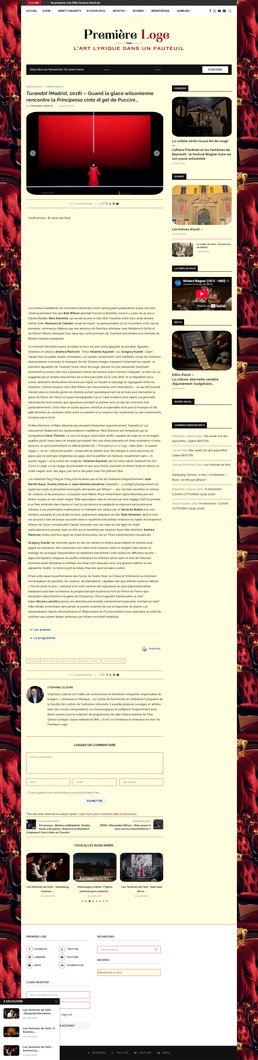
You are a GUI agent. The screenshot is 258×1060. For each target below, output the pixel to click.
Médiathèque (160, 10)
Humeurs (183, 10)
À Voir (46, 10)
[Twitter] (214, 11)
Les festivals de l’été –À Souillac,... (39, 1030)
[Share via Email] (117, 203)
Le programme (44, 638)
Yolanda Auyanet (113, 661)
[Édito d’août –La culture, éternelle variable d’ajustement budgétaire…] (202, 351)
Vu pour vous (95, 10)
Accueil (31, 10)
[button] (44, 3)
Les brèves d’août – (187, 229)
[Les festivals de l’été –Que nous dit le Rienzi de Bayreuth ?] (141, 867)
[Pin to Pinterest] (114, 203)
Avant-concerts (69, 10)
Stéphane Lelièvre (42, 105)
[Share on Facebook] (106, 203)
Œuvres (138, 10)
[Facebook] (210, 11)
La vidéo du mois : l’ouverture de (214, 246)
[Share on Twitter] (110, 203)
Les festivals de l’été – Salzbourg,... (38, 1048)
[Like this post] (103, 203)
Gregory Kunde (69, 661)
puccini (33, 661)
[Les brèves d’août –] (202, 205)
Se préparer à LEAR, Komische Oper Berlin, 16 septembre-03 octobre (94, 2)
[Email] (224, 11)
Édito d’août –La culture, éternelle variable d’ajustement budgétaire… (195, 379)
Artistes (119, 10)
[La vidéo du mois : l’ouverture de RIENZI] (182, 250)
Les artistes (42, 629)
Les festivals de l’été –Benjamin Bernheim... (37, 1011)
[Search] (230, 11)
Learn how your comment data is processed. (107, 814)
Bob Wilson (48, 661)
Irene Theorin (90, 661)
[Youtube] (219, 11)
